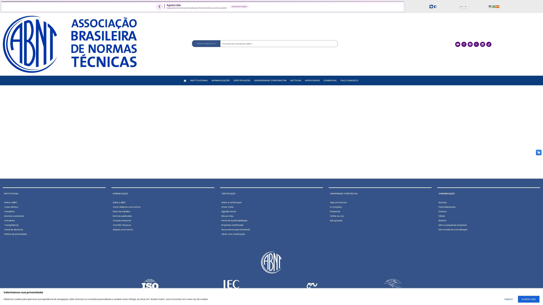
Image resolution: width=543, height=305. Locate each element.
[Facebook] (470, 44)
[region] (271, 296)
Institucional (199, 80)
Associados (312, 80)
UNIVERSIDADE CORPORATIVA (343, 193)
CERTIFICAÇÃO (228, 193)
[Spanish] (498, 6)
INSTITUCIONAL (11, 193)
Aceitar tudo (529, 299)
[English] (490, 6)
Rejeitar (509, 299)
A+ (461, 6)
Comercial (330, 80)
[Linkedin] (482, 44)
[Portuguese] (494, 6)
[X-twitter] (476, 44)
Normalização (221, 80)
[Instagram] (463, 44)
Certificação (241, 80)
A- (466, 6)
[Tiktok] (488, 44)
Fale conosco (349, 80)
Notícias (295, 80)
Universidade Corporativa (270, 80)
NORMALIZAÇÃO (120, 193)
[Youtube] (457, 44)
